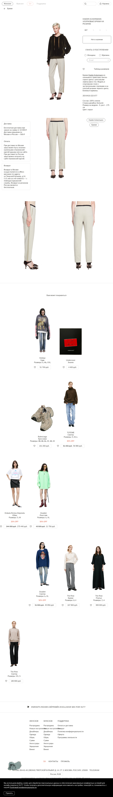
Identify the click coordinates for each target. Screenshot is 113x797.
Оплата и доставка (65, 726)
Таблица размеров (101, 69)
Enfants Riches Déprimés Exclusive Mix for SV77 (58, 707)
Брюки (94, 125)
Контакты (53, 761)
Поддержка (41, 4)
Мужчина (105, 55)
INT (86, 30)
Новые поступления (37, 728)
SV (30, 4)
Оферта (61, 734)
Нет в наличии (97, 39)
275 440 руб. (16, 526)
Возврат (61, 728)
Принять (9, 793)
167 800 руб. (72, 605)
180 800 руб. (16, 681)
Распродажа (34, 726)
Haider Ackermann (92, 19)
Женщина (91, 55)
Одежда (32, 734)
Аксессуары (34, 743)
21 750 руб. (45, 526)
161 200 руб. (44, 446)
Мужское (20, 4)
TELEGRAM (94, 770)
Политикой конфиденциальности (23, 787)
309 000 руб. (101, 605)
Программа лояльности (67, 737)
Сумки (32, 740)
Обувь (32, 737)
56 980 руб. (72, 446)
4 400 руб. (72, 367)
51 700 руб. (44, 367)
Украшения (34, 746)
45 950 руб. (44, 605)
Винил (32, 749)
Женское (7, 4)
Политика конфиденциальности (71, 731)
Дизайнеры (34, 731)
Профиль (65, 761)
